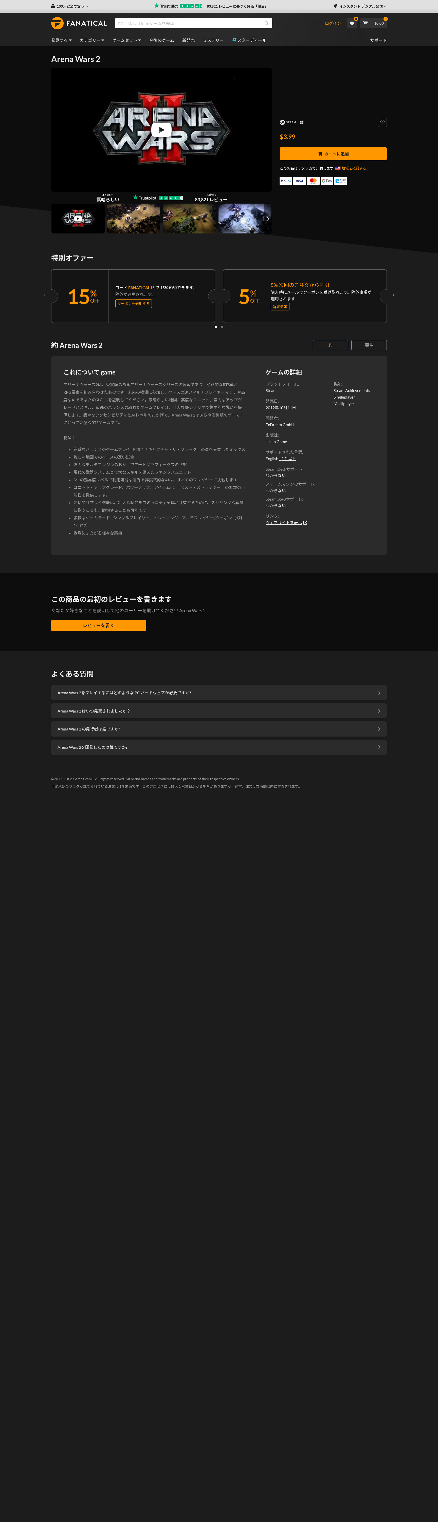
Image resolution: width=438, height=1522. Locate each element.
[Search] (266, 23)
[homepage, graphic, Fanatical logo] (79, 23)
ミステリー (213, 40)
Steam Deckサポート (284, 469)
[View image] (78, 218)
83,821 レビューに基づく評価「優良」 (237, 6)
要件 (369, 345)
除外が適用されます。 (135, 294)
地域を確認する (354, 168)
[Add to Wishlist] (382, 122)
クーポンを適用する (134, 303)
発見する (59, 40)
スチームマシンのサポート (290, 484)
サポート (378, 40)
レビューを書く (99, 625)
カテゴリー (90, 40)
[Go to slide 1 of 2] (216, 327)
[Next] (393, 295)
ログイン (333, 23)
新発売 (188, 40)
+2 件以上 (287, 458)
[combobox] (219, 23)
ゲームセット (125, 40)
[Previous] (44, 295)
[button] (69, 6)
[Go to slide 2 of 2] (222, 327)
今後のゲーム (161, 40)
